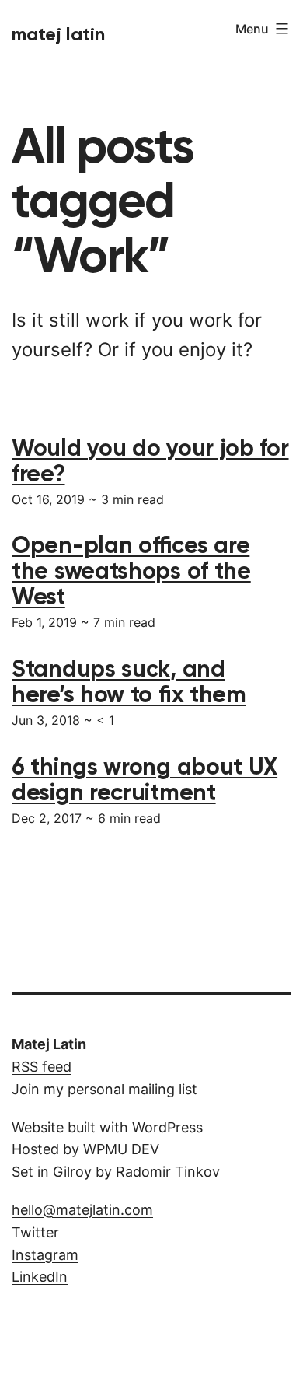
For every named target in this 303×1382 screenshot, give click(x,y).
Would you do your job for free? (150, 461)
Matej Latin (58, 34)
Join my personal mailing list (104, 1089)
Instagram (45, 1255)
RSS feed (41, 1066)
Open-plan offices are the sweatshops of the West (131, 571)
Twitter (35, 1232)
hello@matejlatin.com (82, 1210)
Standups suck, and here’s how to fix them (129, 681)
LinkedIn (40, 1276)
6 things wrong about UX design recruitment (144, 779)
